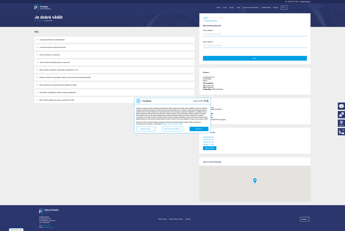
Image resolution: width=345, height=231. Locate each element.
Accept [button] (198, 129)
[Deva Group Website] (206, 101)
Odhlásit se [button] (145, 129)
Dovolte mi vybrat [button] (172, 129)
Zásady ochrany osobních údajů (172, 124)
